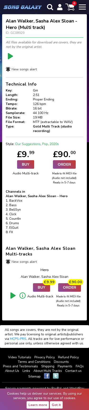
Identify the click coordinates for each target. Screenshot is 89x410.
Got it (56, 405)
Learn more (37, 405)
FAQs (80, 366)
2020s (54, 144)
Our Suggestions (28, 144)
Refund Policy (68, 357)
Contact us (73, 371)
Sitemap (34, 376)
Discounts (61, 362)
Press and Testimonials (20, 366)
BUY (25, 164)
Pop (45, 144)
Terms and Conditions (34, 362)
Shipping (47, 366)
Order (64, 164)
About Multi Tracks (47, 371)
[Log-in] (59, 7)
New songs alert (24, 69)
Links (26, 371)
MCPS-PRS (18, 339)
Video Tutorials (19, 357)
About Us (12, 371)
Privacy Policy (44, 357)
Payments (65, 366)
